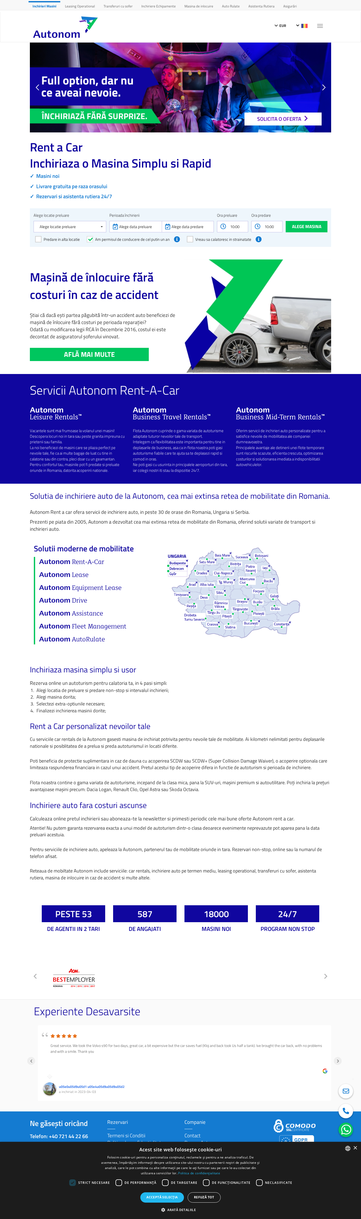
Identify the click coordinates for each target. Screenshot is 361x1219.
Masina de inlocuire (198, 6)
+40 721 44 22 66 (68, 1136)
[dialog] (180, 1180)
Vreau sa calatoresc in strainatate (223, 239)
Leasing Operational (80, 6)
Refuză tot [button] (204, 1197)
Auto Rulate (231, 6)
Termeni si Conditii (126, 1135)
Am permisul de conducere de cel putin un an (132, 239)
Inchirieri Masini (44, 6)
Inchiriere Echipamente (158, 6)
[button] (323, 87)
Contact (192, 1135)
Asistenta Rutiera (261, 6)
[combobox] (347, 1148)
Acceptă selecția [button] (162, 1197)
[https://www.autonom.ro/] (67, 27)
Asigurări (290, 6)
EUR (282, 25)
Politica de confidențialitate (199, 1173)
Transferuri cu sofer (118, 6)
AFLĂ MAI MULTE (89, 354)
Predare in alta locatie (62, 239)
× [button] (355, 1148)
